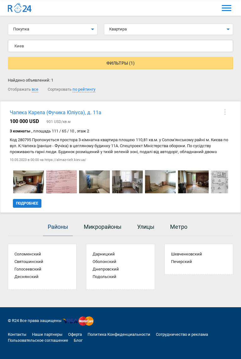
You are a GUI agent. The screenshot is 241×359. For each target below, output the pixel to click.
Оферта (75, 334)
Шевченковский (186, 254)
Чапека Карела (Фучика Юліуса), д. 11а (55, 112)
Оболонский (104, 261)
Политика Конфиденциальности (119, 334)
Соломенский (27, 254)
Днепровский (106, 269)
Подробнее (27, 203)
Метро (178, 226)
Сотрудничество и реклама (182, 334)
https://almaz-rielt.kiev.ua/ (65, 160)
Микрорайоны (102, 226)
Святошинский (28, 261)
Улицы (145, 226)
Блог (78, 340)
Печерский (181, 261)
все (35, 89)
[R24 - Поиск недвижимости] (20, 8)
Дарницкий (104, 254)
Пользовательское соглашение (38, 340)
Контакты (17, 334)
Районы (58, 226)
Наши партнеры (47, 334)
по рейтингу (83, 89)
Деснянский (26, 276)
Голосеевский (27, 269)
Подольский (104, 276)
